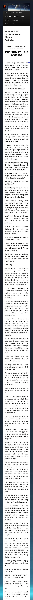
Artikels (16, 16)
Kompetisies (15, 20)
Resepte (7, 24)
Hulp (13, 24)
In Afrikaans (8, 16)
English (12, 13)
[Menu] (29, 62)
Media (22, 16)
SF (21, 20)
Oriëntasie (19, 13)
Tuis (6, 13)
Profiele (7, 20)
